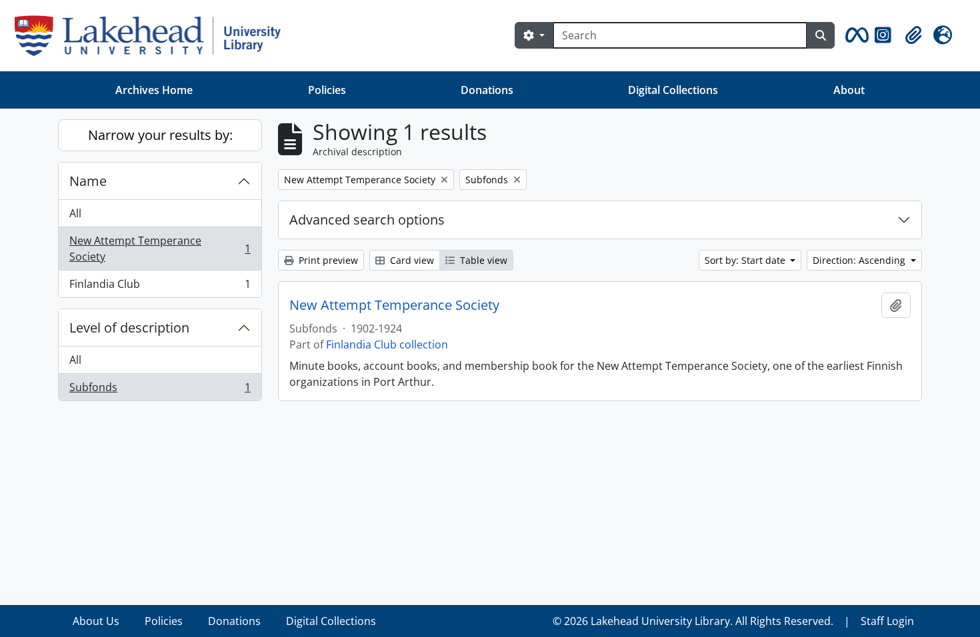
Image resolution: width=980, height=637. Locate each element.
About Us (96, 621)
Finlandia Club (160, 287)
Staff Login (887, 621)
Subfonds (160, 390)
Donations (487, 90)
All (75, 213)
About (849, 90)
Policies (327, 90)
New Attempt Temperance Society (160, 248)
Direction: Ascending (860, 260)
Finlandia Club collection (387, 344)
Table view (482, 260)
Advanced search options (367, 220)
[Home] (153, 35)
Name (88, 181)
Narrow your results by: (160, 135)
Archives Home (154, 90)
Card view (410, 260)
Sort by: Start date (746, 260)
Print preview (327, 260)
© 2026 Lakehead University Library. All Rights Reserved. (693, 621)
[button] (854, 35)
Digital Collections (673, 90)
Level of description (129, 327)
